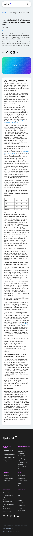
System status (7, 511)
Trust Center (21, 510)
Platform (20, 498)
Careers (20, 500)
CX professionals (22, 475)
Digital (19, 483)
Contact (20, 495)
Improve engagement (9, 454)
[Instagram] (4, 516)
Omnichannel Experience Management (21, 453)
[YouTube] (18, 516)
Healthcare (6, 475)
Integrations (21, 505)
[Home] (7, 4)
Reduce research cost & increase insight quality (9, 459)
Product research (22, 480)
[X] (11, 516)
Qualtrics (4, 30)
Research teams (22, 478)
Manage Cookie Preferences (11, 531)
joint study (24, 324)
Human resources (22, 486)
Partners (20, 508)
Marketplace (21, 503)
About (19, 492)
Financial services (8, 478)
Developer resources (8, 504)
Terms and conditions (21, 525)
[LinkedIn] (14, 516)
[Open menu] (27, 4)
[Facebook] (7, 516)
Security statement (8, 528)
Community (6, 492)
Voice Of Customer (23, 449)
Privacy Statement (8, 525)
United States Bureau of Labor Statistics (16, 121)
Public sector (6, 480)
